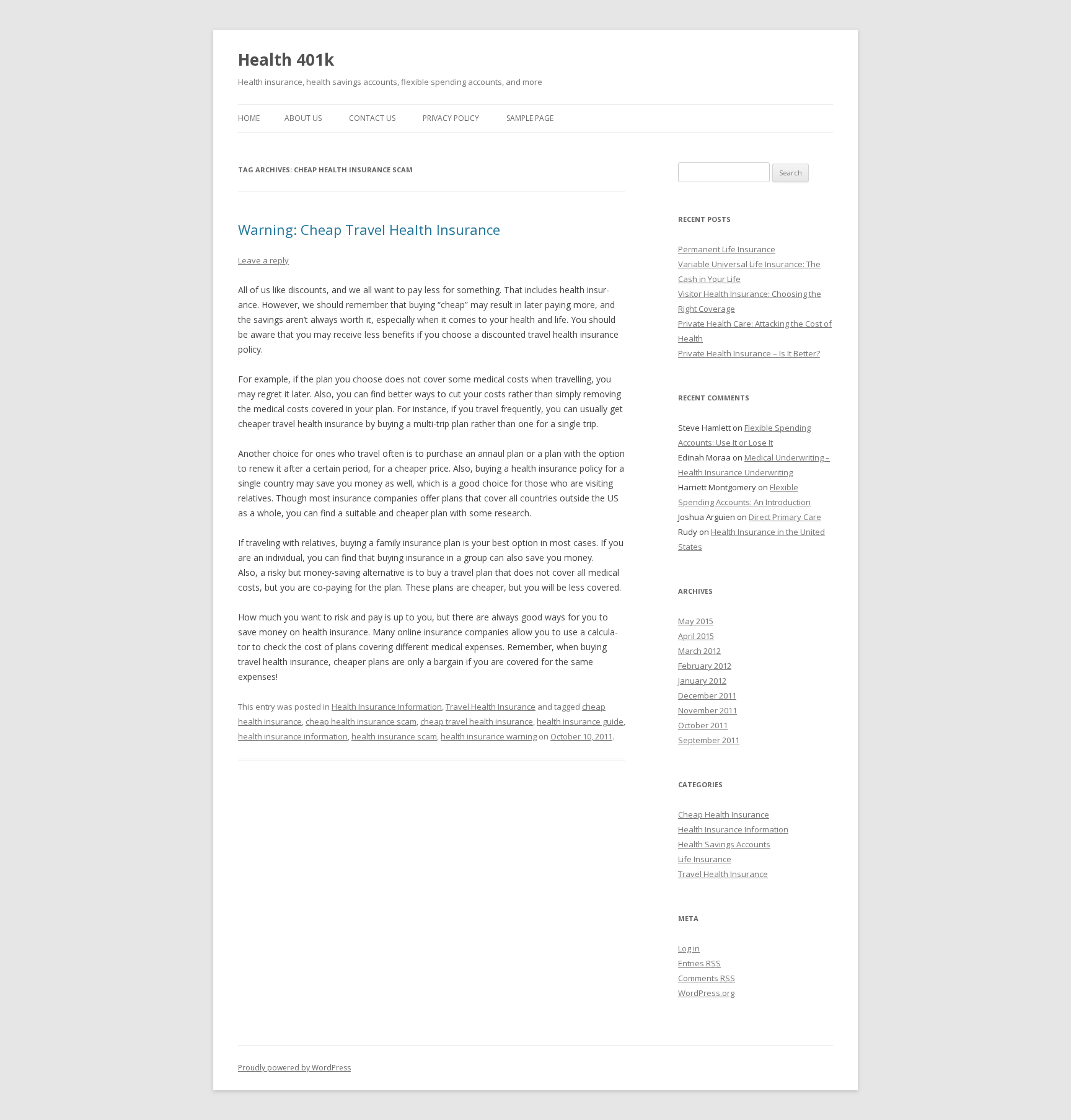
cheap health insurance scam (361, 721)
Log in (689, 948)
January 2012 (702, 680)
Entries (699, 963)
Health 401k (286, 59)
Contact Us (372, 118)
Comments (706, 978)
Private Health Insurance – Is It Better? (749, 353)
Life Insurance (704, 859)
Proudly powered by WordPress (294, 1067)
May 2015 (695, 621)
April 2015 (696, 636)
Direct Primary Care (785, 517)
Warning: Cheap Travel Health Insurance (369, 229)
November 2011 (707, 710)
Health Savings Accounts (724, 844)
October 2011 (703, 725)
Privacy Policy (451, 118)
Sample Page (529, 118)
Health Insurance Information (387, 706)
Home (249, 118)
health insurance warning (489, 736)
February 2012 (704, 665)
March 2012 (699, 650)
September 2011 (708, 740)
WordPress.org (706, 993)
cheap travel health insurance (476, 721)
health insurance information (293, 736)
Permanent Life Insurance (726, 249)
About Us (303, 118)
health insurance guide (580, 721)
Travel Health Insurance (491, 706)
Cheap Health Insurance (723, 814)
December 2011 (707, 695)
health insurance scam (394, 736)
